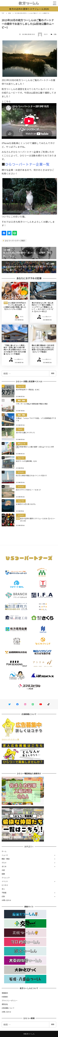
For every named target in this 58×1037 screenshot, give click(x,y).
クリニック (6, 877)
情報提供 (5, 993)
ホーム (4, 851)
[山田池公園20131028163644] (30, 57)
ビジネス (5, 885)
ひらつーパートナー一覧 (10, 739)
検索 (52, 373)
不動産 (4, 892)
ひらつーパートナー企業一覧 (27, 164)
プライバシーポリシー (10, 1000)
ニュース (5, 855)
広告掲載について (8, 1008)
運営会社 (5, 1004)
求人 (3, 889)
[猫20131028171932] (30, 195)
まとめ (4, 866)
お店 (3, 870)
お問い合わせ (6, 900)
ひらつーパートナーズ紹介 (14, 240)
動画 (3, 874)
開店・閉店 (6, 859)
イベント (5, 881)
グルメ (4, 862)
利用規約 (5, 997)
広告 (55, 34)
